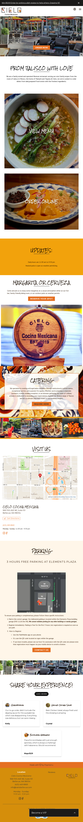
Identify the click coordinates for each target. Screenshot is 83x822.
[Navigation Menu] (80, 9)
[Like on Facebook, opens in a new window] (6, 533)
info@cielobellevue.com (21, 787)
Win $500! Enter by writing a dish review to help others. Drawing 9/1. (31, 3)
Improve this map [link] (70, 497)
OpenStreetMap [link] (60, 497)
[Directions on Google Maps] (40, 477)
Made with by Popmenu (27, 764)
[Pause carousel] (81, 54)
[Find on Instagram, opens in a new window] (4, 533)
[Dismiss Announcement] (78, 3)
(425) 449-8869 (21, 784)
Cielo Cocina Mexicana (72, 776)
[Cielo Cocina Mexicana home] (11, 11)
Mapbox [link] (51, 497)
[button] (10, 427)
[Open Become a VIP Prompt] (74, 812)
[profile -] (74, 9)
